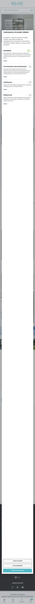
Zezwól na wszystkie (17, 570)
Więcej (5, 60)
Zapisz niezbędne (17, 565)
